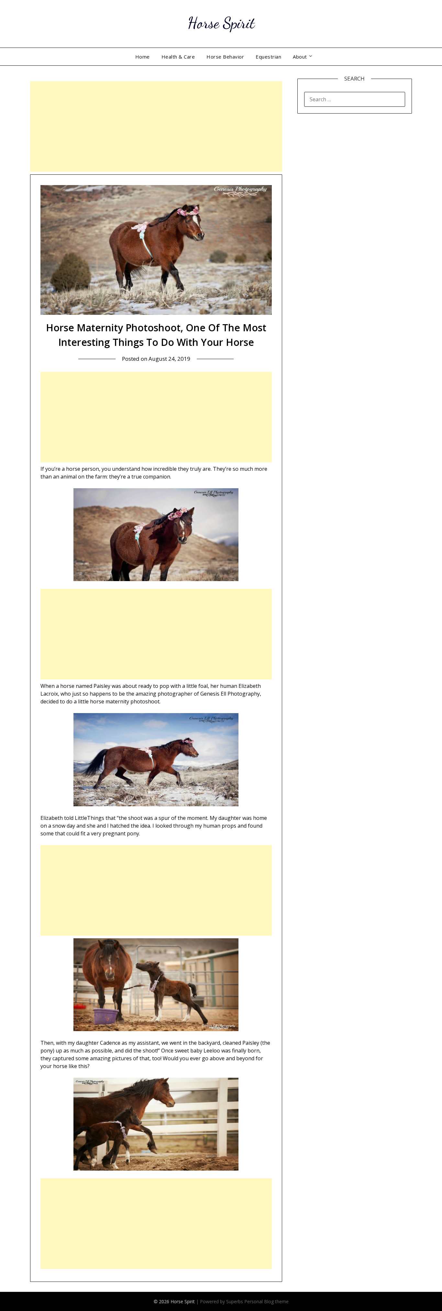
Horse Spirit (221, 23)
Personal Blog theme (266, 1301)
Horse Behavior (225, 56)
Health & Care (178, 56)
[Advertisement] (156, 126)
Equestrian (268, 56)
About (300, 56)
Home (142, 56)
